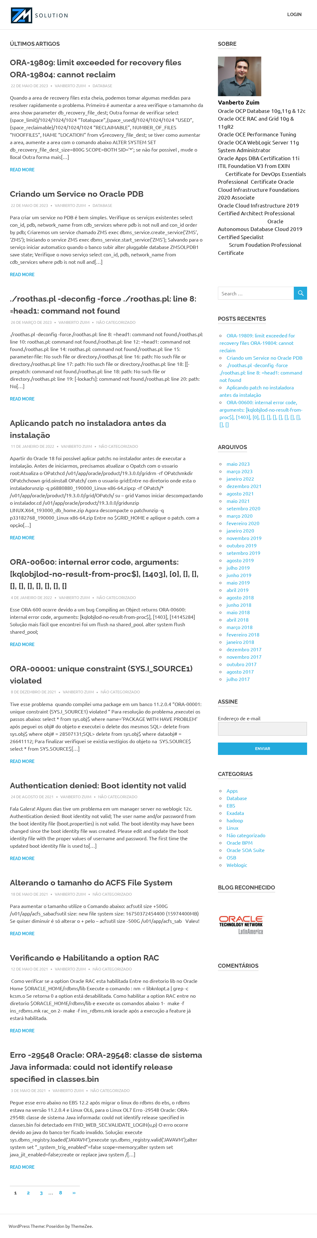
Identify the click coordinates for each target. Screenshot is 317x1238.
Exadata (235, 813)
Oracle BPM (240, 842)
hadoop (235, 820)
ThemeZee (81, 1226)
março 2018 (240, 627)
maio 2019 (238, 582)
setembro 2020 (243, 508)
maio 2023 (238, 464)
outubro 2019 (242, 545)
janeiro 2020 (240, 530)
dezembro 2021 (244, 486)
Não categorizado (116, 322)
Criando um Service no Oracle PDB (77, 194)
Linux (232, 828)
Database (102, 85)
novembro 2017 (244, 656)
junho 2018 (239, 605)
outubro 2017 (242, 664)
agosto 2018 (240, 597)
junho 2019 (239, 575)
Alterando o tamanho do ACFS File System (91, 882)
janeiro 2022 (240, 478)
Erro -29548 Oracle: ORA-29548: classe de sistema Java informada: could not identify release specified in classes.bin (106, 1067)
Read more (22, 169)
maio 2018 (238, 612)
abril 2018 (238, 619)
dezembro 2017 (244, 649)
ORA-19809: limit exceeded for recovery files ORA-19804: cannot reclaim (257, 342)
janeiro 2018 (240, 642)
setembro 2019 (243, 553)
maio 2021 (238, 501)
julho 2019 (238, 567)
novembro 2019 (244, 538)
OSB (231, 857)
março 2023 (240, 471)
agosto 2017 (240, 671)
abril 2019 (238, 590)
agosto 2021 (240, 493)
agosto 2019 (240, 560)
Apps (232, 790)
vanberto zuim (70, 85)
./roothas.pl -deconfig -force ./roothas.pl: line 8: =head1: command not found (260, 372)
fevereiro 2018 (243, 634)
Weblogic (237, 865)
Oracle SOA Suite (246, 850)
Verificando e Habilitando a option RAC (84, 957)
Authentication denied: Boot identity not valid (98, 785)
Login (294, 14)
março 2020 (240, 515)
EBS (231, 805)
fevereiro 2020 (243, 523)
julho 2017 (238, 679)
